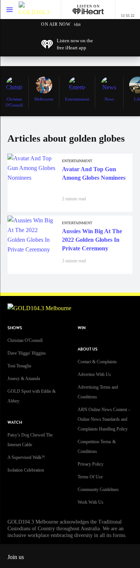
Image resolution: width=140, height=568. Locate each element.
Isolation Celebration (25, 470)
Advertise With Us (94, 374)
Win (82, 328)
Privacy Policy (90, 464)
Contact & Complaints (97, 361)
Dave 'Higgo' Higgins (26, 353)
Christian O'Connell (25, 340)
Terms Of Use (90, 476)
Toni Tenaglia (19, 365)
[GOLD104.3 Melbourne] (34, 9)
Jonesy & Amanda (23, 378)
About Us (87, 349)
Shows (14, 328)
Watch (14, 422)
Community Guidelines (98, 489)
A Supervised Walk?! (26, 457)
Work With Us (90, 502)
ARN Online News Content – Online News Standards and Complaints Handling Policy (104, 419)
